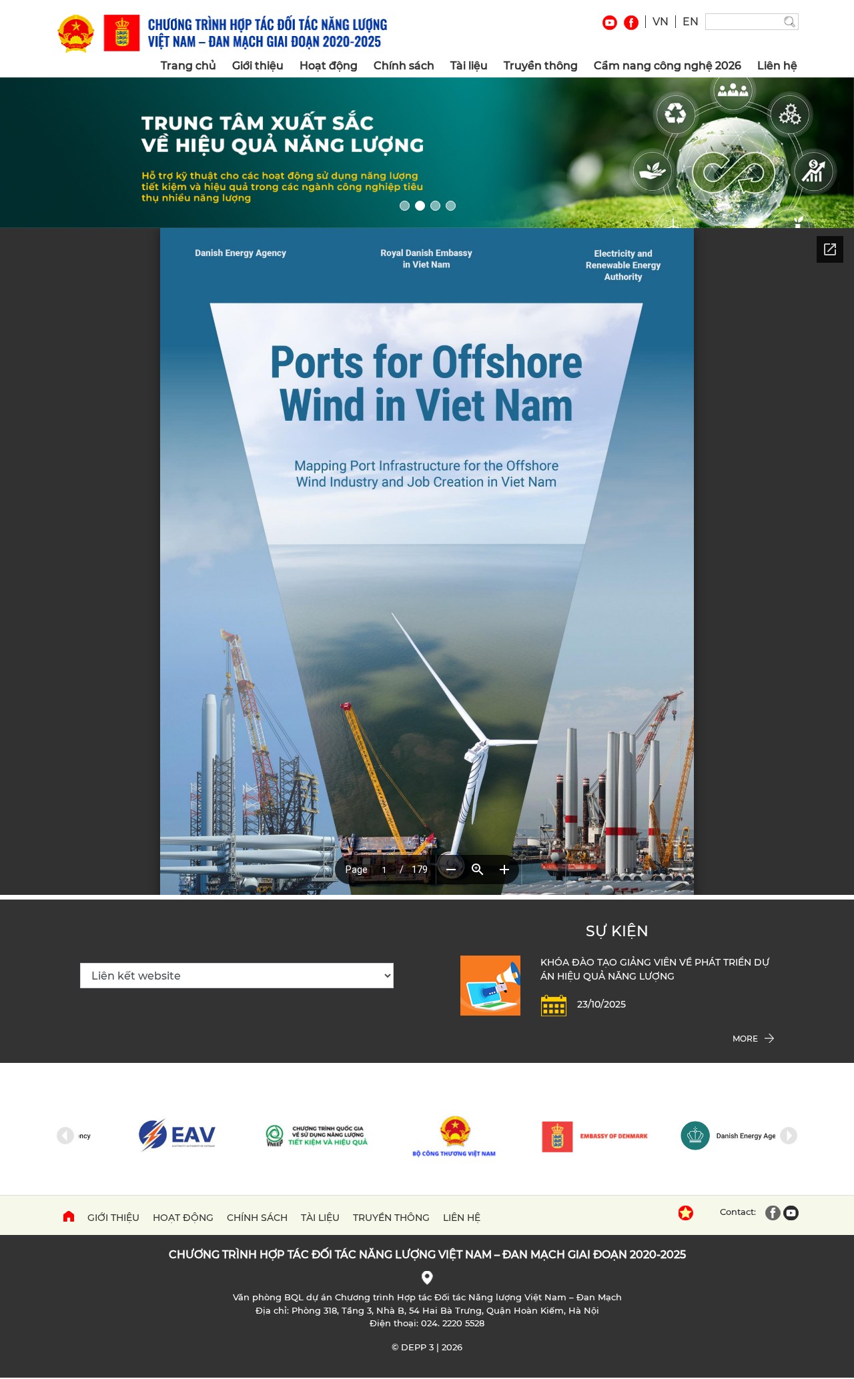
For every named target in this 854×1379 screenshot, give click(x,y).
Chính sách (404, 65)
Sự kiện (617, 931)
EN (691, 21)
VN (661, 21)
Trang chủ (188, 65)
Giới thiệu (258, 65)
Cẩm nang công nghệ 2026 (667, 65)
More (745, 1039)
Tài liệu (469, 65)
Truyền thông (541, 65)
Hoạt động (329, 65)
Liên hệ (777, 65)
